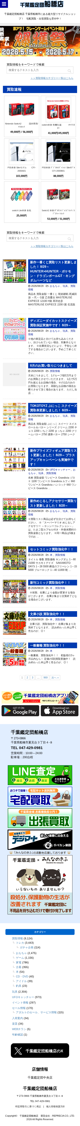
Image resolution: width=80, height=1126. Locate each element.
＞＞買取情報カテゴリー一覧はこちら (51, 78)
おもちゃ (55, 286)
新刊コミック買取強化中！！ (50, 582)
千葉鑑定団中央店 (40, 1077)
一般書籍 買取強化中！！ (47, 645)
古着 (18, 967)
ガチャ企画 (26, 947)
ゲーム (20, 957)
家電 (18, 962)
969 (45, 677)
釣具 (18, 985)
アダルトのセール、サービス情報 (36, 1012)
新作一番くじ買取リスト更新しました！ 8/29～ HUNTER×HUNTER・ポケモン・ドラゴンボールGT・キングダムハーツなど (53, 271)
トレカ (20, 942)
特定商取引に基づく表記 (28, 1106)
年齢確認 (17, 1034)
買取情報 (55, 371)
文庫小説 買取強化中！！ (47, 614)
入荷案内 (17, 1018)
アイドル (21, 981)
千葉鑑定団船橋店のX (44, 1051)
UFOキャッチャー (60, 469)
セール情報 (19, 1008)
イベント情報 (20, 1002)
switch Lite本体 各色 (21, 210)
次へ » (55, 677)
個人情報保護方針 (55, 1106)
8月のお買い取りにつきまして (51, 365)
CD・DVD (22, 976)
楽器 (14, 1023)
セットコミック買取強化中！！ (52, 549)
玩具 (65, 286)
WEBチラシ (19, 1029)
